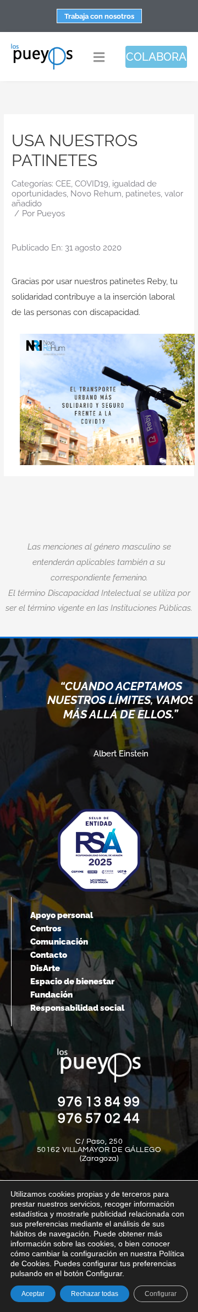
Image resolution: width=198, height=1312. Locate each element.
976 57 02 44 (99, 1118)
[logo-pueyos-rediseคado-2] (42, 46)
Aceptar (33, 1294)
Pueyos (51, 213)
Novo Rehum (96, 194)
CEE (63, 184)
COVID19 (91, 184)
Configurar (161, 1294)
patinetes (143, 194)
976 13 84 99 (99, 1102)
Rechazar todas (94, 1294)
